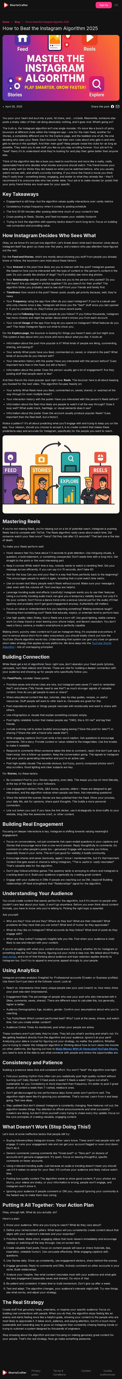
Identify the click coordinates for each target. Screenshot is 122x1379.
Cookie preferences (107, 1372)
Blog (17, 22)
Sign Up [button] (103, 5)
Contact (86, 1370)
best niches (9, 956)
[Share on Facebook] (112, 106)
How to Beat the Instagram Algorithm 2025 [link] (47, 22)
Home (6, 22)
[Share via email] (117, 106)
